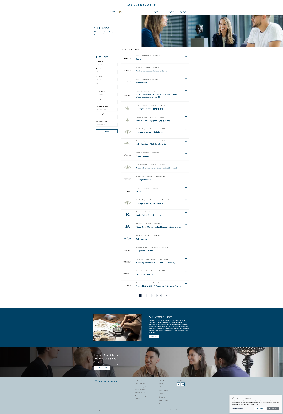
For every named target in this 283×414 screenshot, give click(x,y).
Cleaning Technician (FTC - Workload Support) (155, 263)
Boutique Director (143, 180)
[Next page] (169, 295)
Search (107, 131)
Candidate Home (161, 11)
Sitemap (172, 409)
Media (161, 404)
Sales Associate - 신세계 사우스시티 (151, 144)
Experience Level (102, 106)
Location (99, 76)
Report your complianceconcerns (142, 397)
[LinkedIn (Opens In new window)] (178, 384)
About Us (154, 336)
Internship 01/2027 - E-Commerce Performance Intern (158, 286)
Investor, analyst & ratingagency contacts (143, 388)
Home (161, 383)
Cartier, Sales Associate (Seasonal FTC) (152, 71)
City (97, 84)
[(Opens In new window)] (141, 4)
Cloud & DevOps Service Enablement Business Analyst (158, 227)
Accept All (260, 408)
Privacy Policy (185, 409)
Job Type (99, 99)
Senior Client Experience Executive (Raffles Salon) (156, 168)
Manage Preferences (237, 408)
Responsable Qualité (144, 251)
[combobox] (106, 72)
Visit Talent (113, 11)
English (185, 12)
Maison (98, 69)
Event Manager (142, 156)
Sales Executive (142, 239)
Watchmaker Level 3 (144, 275)
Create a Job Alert (102, 367)
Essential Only (273, 408)
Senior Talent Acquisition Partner (150, 215)
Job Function (100, 91)
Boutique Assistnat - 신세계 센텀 (149, 109)
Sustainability (163, 400)
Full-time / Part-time (103, 114)
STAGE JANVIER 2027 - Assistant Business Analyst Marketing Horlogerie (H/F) (157, 96)
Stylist (138, 59)
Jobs (97, 11)
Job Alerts (175, 11)
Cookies (178, 409)
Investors (162, 397)
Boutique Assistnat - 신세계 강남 (149, 133)
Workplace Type (101, 121)
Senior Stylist (141, 83)
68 (166, 295)
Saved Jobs (104, 11)
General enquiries (140, 383)
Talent (161, 394)
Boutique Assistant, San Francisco (149, 204)
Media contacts (140, 392)
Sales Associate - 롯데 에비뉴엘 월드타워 (153, 121)
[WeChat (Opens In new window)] (183, 384)
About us (162, 387)
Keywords (99, 61)
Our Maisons (163, 390)
